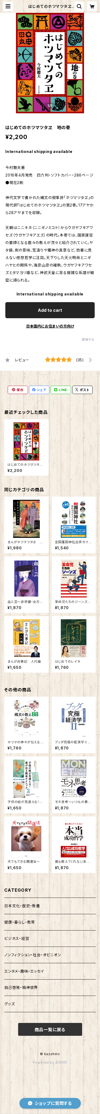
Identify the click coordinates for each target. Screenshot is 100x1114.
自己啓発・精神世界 (21, 987)
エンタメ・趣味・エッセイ (24, 971)
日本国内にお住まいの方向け (50, 326)
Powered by (44, 1062)
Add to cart (50, 310)
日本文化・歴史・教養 (22, 905)
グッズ (9, 1004)
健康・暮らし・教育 (19, 922)
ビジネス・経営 (16, 938)
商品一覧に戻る (50, 1029)
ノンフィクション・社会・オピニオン (32, 954)
